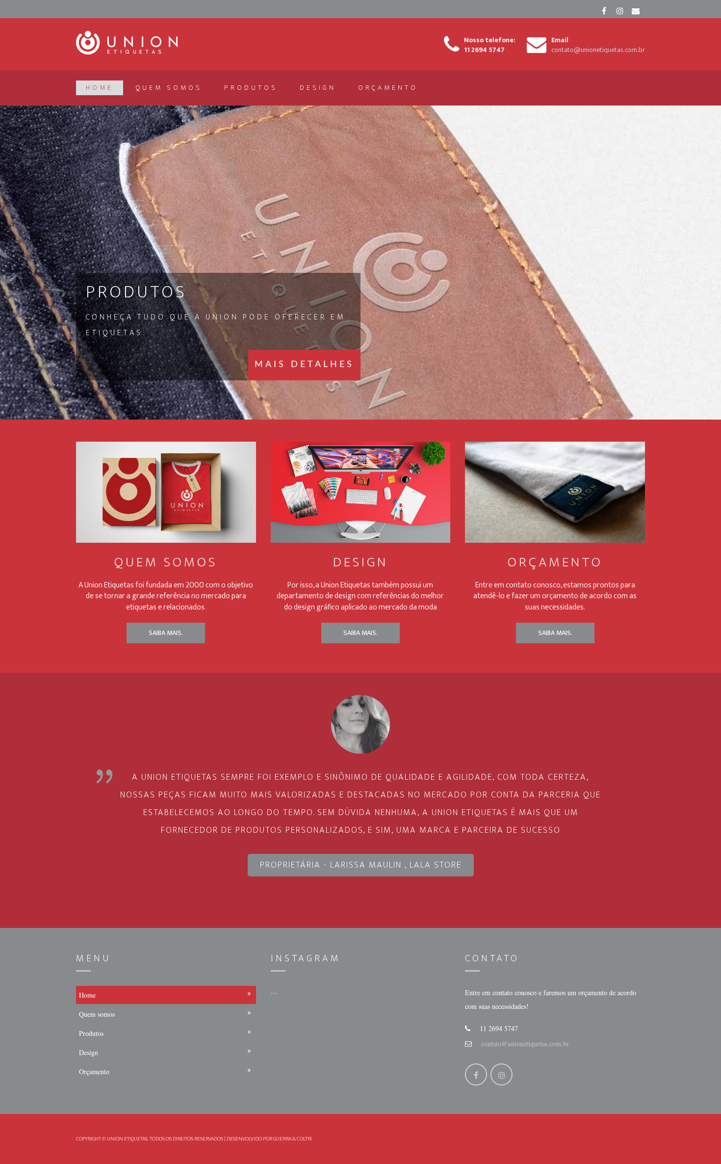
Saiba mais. (166, 632)
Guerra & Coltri (292, 1139)
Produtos (251, 87)
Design (318, 87)
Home (99, 87)
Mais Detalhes (304, 364)
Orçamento (388, 87)
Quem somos (168, 87)
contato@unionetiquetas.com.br (525, 1043)
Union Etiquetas (127, 1139)
